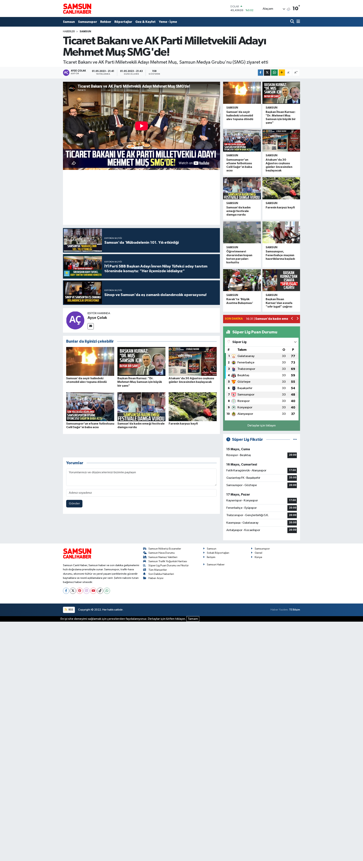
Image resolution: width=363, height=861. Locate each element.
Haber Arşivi (155, 578)
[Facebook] (66, 591)
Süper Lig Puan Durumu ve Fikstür (168, 565)
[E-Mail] (91, 326)
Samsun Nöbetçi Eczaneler (164, 548)
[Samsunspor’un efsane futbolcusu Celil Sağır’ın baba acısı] (90, 406)
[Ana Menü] (297, 22)
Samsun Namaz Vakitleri (162, 557)
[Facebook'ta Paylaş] (260, 72)
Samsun (69, 21)
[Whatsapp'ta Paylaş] (274, 72)
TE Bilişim (294, 609)
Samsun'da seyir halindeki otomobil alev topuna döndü (239, 115)
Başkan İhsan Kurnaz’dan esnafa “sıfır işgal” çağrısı (279, 303)
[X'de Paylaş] (267, 72)
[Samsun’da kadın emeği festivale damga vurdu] (141, 406)
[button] (292, 318)
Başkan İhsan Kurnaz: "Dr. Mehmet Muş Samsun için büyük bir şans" (139, 382)
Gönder (74, 503)
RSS (70, 609)
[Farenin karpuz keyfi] (193, 406)
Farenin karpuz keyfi (183, 423)
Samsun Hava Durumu (161, 552)
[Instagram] (86, 591)
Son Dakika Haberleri (161, 574)
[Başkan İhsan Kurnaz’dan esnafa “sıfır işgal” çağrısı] (281, 280)
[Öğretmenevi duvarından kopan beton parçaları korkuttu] (242, 232)
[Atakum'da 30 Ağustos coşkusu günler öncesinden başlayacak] (193, 361)
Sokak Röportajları (218, 552)
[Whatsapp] (107, 591)
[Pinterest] (80, 591)
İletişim (211, 557)
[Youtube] (93, 591)
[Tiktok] (100, 591)
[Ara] (292, 22)
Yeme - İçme (168, 21)
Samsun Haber (216, 564)
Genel (258, 552)
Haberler (69, 31)
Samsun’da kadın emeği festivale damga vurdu (238, 211)
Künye (258, 557)
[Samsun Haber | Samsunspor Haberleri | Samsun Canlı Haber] (77, 8)
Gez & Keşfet (145, 21)
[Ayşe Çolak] (75, 320)
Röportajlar (123, 21)
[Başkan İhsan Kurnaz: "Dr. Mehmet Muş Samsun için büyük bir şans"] (141, 361)
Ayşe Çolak (97, 318)
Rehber (105, 21)
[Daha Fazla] (282, 72)
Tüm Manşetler (157, 569)
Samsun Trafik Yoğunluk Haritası (167, 561)
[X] (73, 591)
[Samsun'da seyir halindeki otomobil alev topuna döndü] (90, 361)
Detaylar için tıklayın (261, 425)
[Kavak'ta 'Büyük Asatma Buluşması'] (242, 280)
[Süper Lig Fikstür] (295, 439)
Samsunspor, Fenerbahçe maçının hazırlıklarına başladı (280, 255)
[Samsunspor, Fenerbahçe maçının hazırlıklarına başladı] (281, 232)
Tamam (193, 619)
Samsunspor (87, 21)
